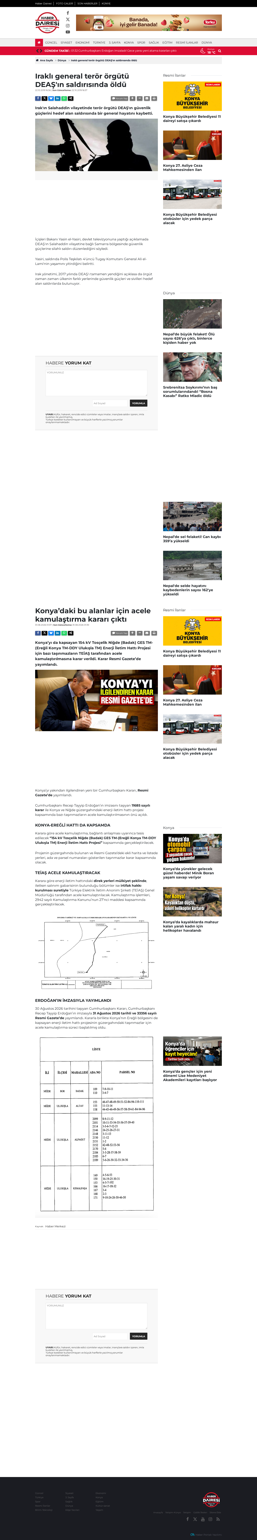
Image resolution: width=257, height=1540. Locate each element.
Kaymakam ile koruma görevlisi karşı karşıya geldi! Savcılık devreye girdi (127, 50)
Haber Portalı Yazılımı (208, 1534)
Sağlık (154, 42)
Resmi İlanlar (187, 42)
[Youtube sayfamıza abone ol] (68, 32)
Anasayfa (158, 1512)
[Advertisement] (96, 207)
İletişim (187, 1512)
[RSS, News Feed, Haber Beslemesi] (218, 1519)
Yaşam (99, 1510)
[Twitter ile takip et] (68, 19)
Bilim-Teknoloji (44, 1510)
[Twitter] (44, 98)
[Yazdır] (154, 98)
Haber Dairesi (43, 3)
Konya (129, 42)
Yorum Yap (121, 98)
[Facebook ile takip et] (68, 13)
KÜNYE (106, 3)
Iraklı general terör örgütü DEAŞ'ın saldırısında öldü (104, 60)
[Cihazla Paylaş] (70, 98)
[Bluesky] (51, 98)
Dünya (207, 42)
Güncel (51, 42)
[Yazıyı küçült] (139, 98)
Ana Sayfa (46, 60)
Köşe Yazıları (72, 1510)
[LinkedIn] (57, 98)
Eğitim (167, 42)
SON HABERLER (87, 3)
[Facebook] (38, 98)
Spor (141, 42)
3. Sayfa (114, 42)
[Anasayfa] (39, 42)
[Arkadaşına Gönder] (147, 98)
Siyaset (66, 42)
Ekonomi (83, 42)
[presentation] (37, 51)
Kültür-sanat (103, 1505)
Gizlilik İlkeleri (200, 1512)
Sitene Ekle (215, 1512)
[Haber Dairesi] (47, 22)
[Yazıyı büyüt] (132, 98)
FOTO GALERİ (64, 3)
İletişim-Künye (173, 1512)
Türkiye (99, 42)
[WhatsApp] (64, 98)
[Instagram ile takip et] (68, 26)
